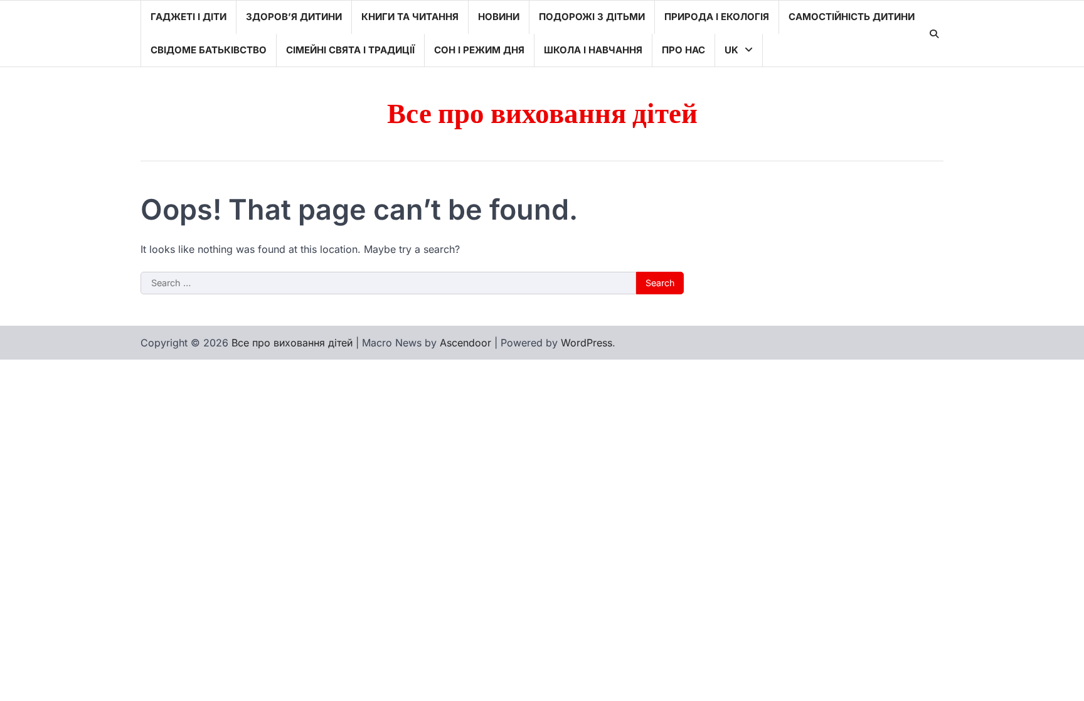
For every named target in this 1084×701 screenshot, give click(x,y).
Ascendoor (465, 342)
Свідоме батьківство (209, 50)
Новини (498, 17)
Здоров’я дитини (294, 17)
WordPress (586, 342)
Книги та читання (410, 17)
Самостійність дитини (852, 17)
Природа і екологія (716, 17)
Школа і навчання (593, 50)
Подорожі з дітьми (592, 17)
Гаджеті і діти (188, 17)
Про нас (683, 50)
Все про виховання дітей (542, 114)
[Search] (934, 33)
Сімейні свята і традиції (350, 50)
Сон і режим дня (479, 50)
